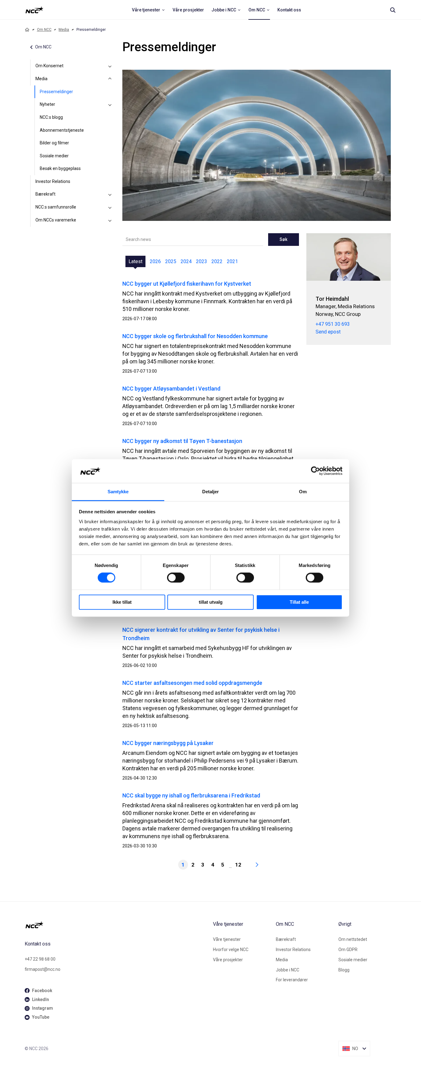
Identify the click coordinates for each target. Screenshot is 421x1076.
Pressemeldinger (56, 91)
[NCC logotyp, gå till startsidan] (116, 925)
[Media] (110, 78)
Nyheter (47, 104)
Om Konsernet (49, 65)
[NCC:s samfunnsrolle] (110, 207)
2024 (186, 261)
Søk (283, 239)
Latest (135, 261)
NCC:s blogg (51, 117)
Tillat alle (299, 602)
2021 (232, 261)
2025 (170, 261)
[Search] (392, 10)
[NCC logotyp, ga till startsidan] (34, 10)
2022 (217, 261)
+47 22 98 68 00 (40, 959)
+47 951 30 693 (333, 324)
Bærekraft (45, 194)
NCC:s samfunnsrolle (55, 207)
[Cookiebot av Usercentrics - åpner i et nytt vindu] (315, 471)
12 (238, 865)
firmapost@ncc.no (42, 969)
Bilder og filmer (54, 142)
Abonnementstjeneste (62, 130)
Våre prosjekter (228, 959)
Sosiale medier (54, 155)
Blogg (343, 969)
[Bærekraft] (110, 194)
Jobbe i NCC (287, 969)
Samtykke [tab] (118, 491)
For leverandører (292, 979)
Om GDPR (348, 949)
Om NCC (44, 29)
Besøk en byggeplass (60, 168)
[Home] (27, 29)
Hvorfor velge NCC (230, 949)
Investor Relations (52, 181)
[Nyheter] (110, 104)
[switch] (176, 578)
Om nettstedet (352, 939)
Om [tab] (303, 491)
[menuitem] (148, 10)
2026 (155, 261)
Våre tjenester (227, 939)
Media (64, 29)
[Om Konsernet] (110, 66)
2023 (201, 261)
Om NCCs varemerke (55, 219)
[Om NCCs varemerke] (110, 220)
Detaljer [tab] (210, 491)
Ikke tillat (122, 602)
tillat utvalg (211, 602)
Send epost (328, 332)
